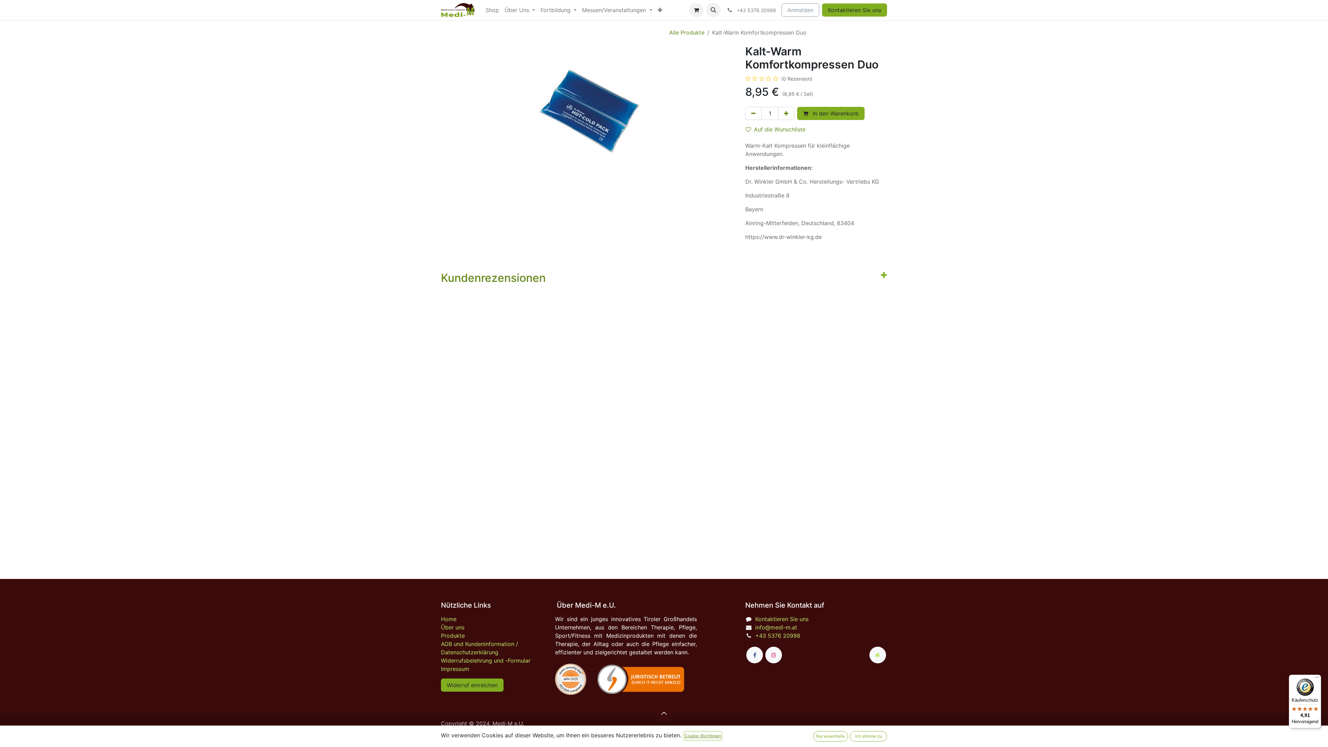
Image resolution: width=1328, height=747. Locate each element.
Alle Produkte (686, 32)
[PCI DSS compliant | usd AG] (570, 679)
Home (448, 619)
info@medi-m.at (776, 627)
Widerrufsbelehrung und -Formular (486, 660)
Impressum (455, 668)
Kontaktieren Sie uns (854, 10)
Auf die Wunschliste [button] (779, 129)
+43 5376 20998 (777, 635)
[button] (713, 10)
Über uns (452, 627)
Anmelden (800, 10)
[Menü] (1317, 679)
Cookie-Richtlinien (703, 735)
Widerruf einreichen (472, 685)
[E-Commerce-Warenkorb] (696, 10)
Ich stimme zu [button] (868, 736)
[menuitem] (492, 10)
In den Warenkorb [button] (835, 113)
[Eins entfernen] (753, 113)
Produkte (453, 635)
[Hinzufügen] (786, 113)
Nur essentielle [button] (830, 736)
